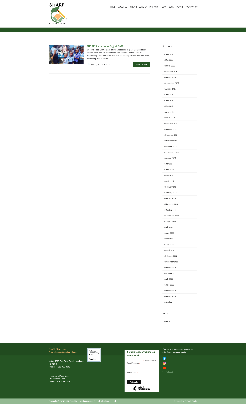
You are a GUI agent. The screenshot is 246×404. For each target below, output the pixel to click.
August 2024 (170, 158)
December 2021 (171, 291)
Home (112, 6)
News (163, 6)
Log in (167, 321)
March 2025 (170, 118)
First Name (132, 372)
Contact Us (192, 6)
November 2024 (171, 141)
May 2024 (169, 175)
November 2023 (171, 204)
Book (171, 6)
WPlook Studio (191, 401)
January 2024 (171, 193)
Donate (180, 6)
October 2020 (171, 302)
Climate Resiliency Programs (144, 6)
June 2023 (169, 233)
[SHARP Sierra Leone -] (71, 14)
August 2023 (170, 221)
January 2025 (171, 129)
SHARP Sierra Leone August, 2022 (105, 46)
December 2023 (171, 198)
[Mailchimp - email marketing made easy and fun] (141, 391)
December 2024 (171, 135)
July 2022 (169, 279)
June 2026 (169, 54)
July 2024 (169, 164)
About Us (122, 6)
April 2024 (169, 181)
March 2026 (170, 66)
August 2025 (170, 89)
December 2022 (171, 262)
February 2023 (171, 256)
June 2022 (169, 285)
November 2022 (171, 268)
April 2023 (169, 245)
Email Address (133, 363)
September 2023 (172, 216)
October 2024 (171, 147)
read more (141, 65)
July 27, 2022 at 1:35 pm (100, 65)
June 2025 (169, 100)
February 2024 (171, 187)
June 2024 (169, 170)
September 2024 (172, 152)
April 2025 (169, 112)
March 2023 (170, 250)
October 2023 (171, 210)
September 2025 (172, 83)
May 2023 (169, 239)
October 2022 (171, 273)
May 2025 (169, 106)
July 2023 (169, 227)
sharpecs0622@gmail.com (65, 352)
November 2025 (171, 77)
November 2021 (171, 296)
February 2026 (171, 72)
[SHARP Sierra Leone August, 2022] (66, 54)
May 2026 (169, 60)
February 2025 (171, 123)
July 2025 (169, 95)
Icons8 (170, 372)
